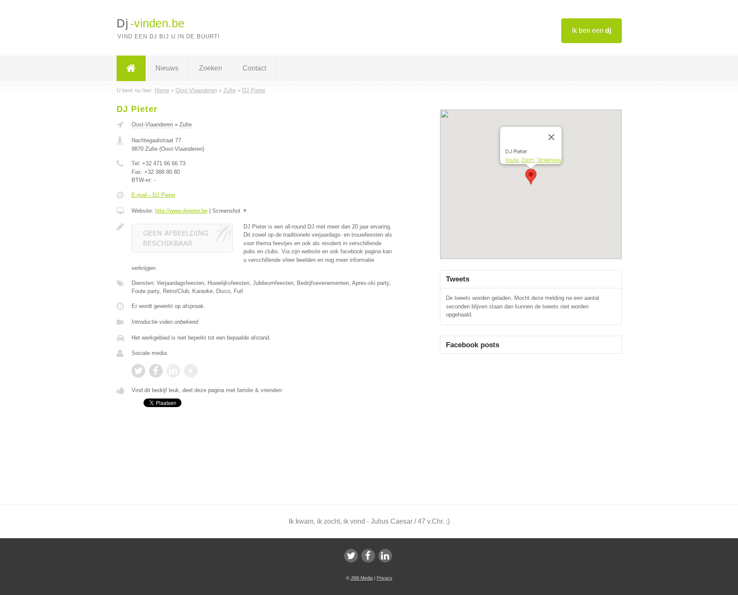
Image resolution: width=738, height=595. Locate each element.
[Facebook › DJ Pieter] (156, 371)
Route (511, 159)
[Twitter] (351, 556)
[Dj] (131, 68)
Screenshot (230, 211)
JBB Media (362, 577)
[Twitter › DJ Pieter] (138, 371)
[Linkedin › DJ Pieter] (173, 371)
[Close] (551, 137)
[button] (530, 177)
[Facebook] (368, 556)
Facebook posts (472, 345)
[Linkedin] (385, 556)
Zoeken (210, 68)
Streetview (549, 159)
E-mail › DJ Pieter (154, 195)
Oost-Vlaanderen (152, 124)
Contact (254, 68)
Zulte (185, 124)
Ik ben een (591, 30)
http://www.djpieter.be (181, 211)
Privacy (384, 577)
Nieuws (167, 68)
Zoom (527, 159)
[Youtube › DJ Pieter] (191, 371)
